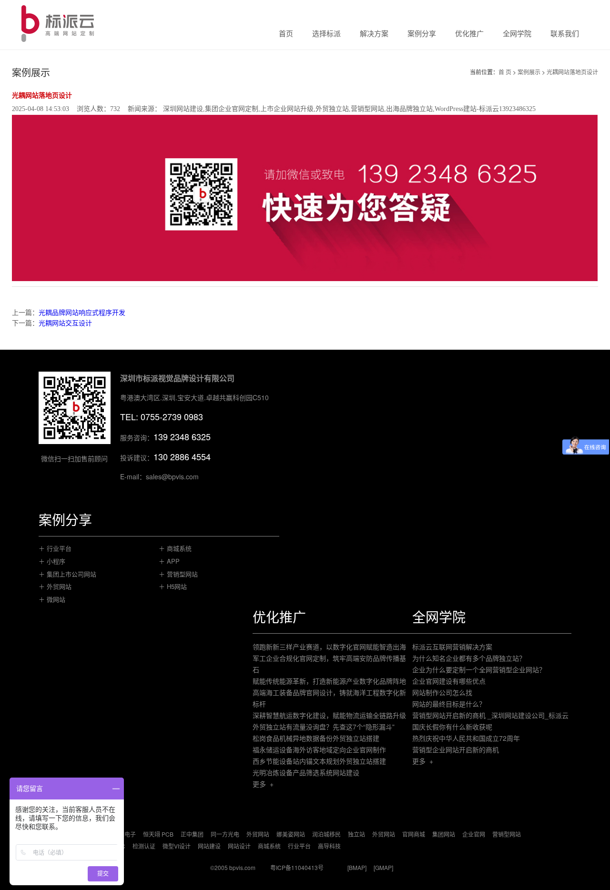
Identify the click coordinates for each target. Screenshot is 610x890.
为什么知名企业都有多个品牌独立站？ (469, 658)
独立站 (356, 834)
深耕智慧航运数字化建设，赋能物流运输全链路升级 (329, 715)
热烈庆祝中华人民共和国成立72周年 (466, 738)
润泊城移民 (326, 834)
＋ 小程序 (52, 561)
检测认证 (143, 846)
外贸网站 (257, 834)
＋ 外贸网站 (55, 586)
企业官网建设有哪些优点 (449, 681)
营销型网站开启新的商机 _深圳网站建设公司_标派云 (490, 715)
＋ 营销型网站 (178, 573)
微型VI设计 (177, 846)
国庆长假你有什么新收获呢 (452, 726)
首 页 (504, 72)
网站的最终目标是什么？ (449, 703)
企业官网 (473, 834)
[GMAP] (383, 867)
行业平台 (299, 846)
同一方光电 (225, 834)
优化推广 (469, 34)
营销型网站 (506, 834)
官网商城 (413, 834)
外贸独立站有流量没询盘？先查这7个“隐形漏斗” (324, 726)
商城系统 (269, 846)
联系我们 (564, 34)
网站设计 (239, 846)
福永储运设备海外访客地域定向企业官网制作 (319, 749)
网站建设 (209, 846)
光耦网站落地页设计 (572, 72)
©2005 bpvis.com (232, 867)
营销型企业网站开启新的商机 (455, 749)
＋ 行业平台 (55, 548)
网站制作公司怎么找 (442, 692)
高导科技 (329, 846)
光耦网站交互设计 (65, 322)
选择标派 (326, 34)
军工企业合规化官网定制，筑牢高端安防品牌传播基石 (329, 663)
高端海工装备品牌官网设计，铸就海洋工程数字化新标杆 (329, 698)
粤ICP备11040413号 (297, 867)
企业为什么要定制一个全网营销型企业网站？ (479, 669)
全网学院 (517, 34)
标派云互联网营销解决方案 (452, 646)
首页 (286, 34)
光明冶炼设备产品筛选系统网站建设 (306, 772)
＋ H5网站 (173, 586)
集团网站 (443, 834)
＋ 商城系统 (175, 548)
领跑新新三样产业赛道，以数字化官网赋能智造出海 (329, 646)
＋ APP (169, 561)
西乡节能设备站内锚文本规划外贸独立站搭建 (319, 761)
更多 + (263, 784)
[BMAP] (356, 867)
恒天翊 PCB (158, 834)
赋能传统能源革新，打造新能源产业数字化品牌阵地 (329, 681)
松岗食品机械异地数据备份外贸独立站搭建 (316, 738)
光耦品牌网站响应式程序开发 (82, 312)
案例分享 (421, 34)
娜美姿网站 (290, 834)
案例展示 (529, 72)
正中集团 (192, 834)
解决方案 (374, 34)
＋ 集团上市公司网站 (67, 573)
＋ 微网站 (52, 599)
